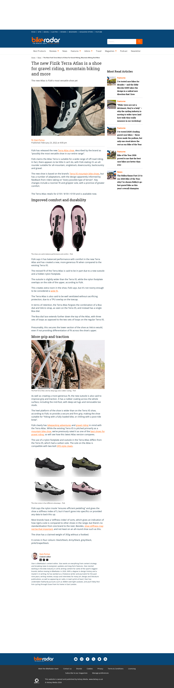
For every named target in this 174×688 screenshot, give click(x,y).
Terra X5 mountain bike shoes (84, 173)
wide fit (54, 290)
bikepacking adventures (59, 425)
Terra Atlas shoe (66, 150)
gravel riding (82, 425)
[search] (139, 41)
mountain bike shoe (41, 431)
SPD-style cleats (65, 446)
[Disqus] (70, 623)
